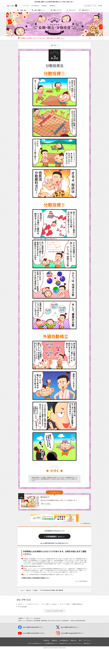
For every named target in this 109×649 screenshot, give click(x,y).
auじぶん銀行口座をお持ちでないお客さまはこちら (54, 543)
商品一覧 (28, 590)
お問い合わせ (87, 643)
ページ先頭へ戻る (85, 523)
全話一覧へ (54, 45)
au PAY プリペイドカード (33, 604)
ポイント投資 (45, 604)
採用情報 (52, 5)
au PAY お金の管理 (22, 606)
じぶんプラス (26, 5)
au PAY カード (21, 604)
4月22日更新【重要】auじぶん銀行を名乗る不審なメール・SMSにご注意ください (53, 1)
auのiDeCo (54, 604)
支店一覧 (38, 618)
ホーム (22, 590)
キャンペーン (72, 10)
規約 (80, 640)
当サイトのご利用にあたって (35, 643)
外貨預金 (35, 590)
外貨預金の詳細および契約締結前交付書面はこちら (35, 578)
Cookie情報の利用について (50, 643)
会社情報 (43, 5)
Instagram (72, 633)
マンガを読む (46, 504)
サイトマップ (87, 640)
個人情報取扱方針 (64, 640)
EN (101, 6)
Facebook (32, 627)
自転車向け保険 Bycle (77, 604)
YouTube (33, 633)
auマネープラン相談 (64, 604)
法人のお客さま (35, 5)
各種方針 (73, 640)
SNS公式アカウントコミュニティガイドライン (70, 643)
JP (98, 6)
